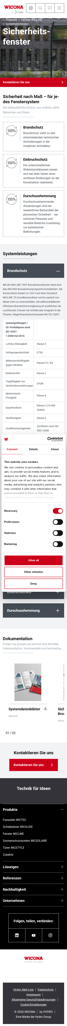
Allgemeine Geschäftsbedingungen (34, 999)
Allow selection (33, 571)
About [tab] (55, 449)
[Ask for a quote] (49, 8)
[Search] (40, 8)
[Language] (31, 8)
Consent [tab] (12, 449)
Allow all (33, 560)
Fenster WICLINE (31, 19)
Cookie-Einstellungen (33, 1004)
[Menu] (59, 8)
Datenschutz (46, 989)
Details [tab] (33, 449)
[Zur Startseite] (14, 9)
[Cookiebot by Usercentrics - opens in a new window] (48, 439)
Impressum (33, 994)
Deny (33, 583)
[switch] (58, 522)
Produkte (11, 19)
